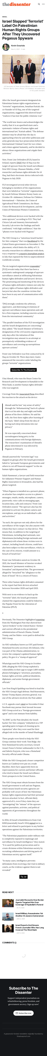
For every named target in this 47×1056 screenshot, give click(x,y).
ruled (23, 704)
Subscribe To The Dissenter (24, 370)
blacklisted (32, 241)
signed (32, 823)
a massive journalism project (31, 253)
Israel (4, 17)
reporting (40, 619)
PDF (19, 162)
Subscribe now (25, 1013)
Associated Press (26, 394)
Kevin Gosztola (18, 45)
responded (34, 266)
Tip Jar (23, 877)
